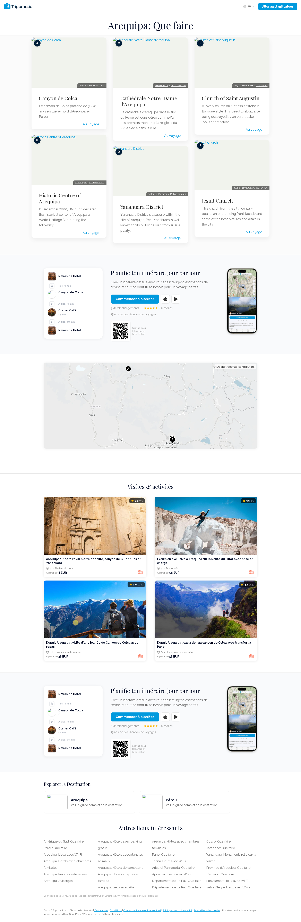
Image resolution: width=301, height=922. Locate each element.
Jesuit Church (217, 200)
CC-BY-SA (261, 85)
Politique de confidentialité (177, 910)
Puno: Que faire (163, 854)
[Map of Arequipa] (150, 406)
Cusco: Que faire (218, 841)
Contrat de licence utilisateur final (142, 910)
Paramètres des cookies (207, 910)
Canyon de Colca (58, 98)
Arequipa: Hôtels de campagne (120, 868)
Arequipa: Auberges (58, 881)
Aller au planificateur (277, 6)
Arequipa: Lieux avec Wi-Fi (63, 854)
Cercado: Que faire (220, 874)
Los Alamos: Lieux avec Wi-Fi (227, 881)
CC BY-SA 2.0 (96, 182)
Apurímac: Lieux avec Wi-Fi (171, 874)
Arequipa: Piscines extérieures (65, 874)
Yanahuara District (141, 207)
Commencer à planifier (135, 299)
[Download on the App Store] (165, 299)
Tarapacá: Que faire (220, 848)
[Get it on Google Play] (175, 299)
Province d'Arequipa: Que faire (228, 868)
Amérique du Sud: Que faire (64, 841)
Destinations (101, 910)
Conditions (116, 910)
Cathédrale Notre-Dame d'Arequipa (148, 101)
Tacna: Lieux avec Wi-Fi (169, 861)
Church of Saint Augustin (230, 98)
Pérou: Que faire (55, 848)
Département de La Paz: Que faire (176, 881)
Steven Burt (161, 85)
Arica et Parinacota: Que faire (173, 868)
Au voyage (91, 124)
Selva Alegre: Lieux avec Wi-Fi (228, 887)
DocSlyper (81, 182)
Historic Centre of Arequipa (60, 198)
